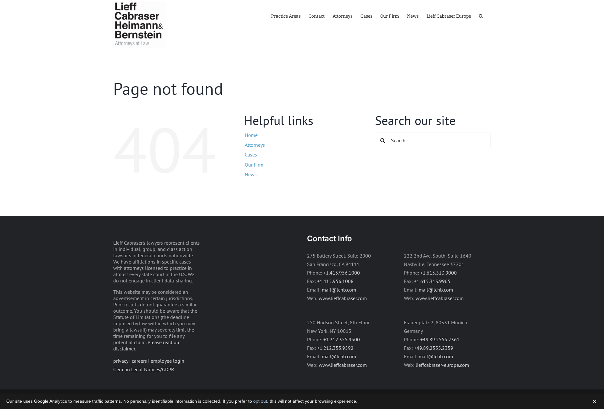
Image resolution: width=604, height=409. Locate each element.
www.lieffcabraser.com (343, 298)
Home (251, 135)
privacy (120, 361)
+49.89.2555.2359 (433, 348)
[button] (481, 15)
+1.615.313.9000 (438, 273)
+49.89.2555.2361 (440, 339)
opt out (260, 401)
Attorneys (255, 145)
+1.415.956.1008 (335, 281)
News (251, 174)
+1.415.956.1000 (341, 273)
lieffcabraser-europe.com (442, 365)
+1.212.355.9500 (341, 339)
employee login (167, 361)
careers (139, 361)
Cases (251, 154)
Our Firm (254, 165)
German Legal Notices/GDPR (143, 369)
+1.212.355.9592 (335, 348)
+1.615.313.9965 (432, 281)
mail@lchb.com (339, 290)
